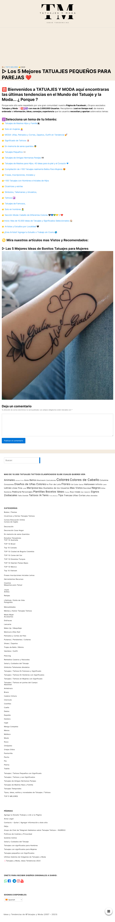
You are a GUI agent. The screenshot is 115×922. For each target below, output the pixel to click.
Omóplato (8, 746)
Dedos (6, 711)
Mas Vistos (76, 488)
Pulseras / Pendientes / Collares (17, 640)
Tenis (45, 495)
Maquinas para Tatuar (13, 585)
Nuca (6, 742)
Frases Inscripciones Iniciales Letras (19, 575)
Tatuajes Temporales (12, 789)
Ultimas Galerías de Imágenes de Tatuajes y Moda (25, 857)
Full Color (74, 484)
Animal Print (19, 480)
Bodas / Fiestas (10, 512)
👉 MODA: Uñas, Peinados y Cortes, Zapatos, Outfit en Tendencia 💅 (34, 135)
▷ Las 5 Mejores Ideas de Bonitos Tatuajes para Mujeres (45, 248)
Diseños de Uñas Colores (30, 484)
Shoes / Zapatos (11, 643)
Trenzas (68, 495)
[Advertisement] (57, 45)
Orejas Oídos (9, 749)
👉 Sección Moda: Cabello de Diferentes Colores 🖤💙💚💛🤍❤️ (32, 215)
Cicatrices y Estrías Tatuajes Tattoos (19, 516)
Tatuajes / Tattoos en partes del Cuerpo (21, 682)
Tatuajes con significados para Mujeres (20, 849)
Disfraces (8, 620)
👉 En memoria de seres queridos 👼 (19, 146)
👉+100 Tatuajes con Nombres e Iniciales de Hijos (25, 180)
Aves (26, 480)
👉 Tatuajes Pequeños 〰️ (14, 152)
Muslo (6, 738)
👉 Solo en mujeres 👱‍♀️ (12, 129)
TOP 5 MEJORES (12, 67)
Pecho (6, 757)
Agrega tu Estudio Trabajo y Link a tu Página (23, 815)
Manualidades (10, 607)
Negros (96, 487)
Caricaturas (51, 480)
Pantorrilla (8, 753)
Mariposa (32, 487)
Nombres (8, 492)
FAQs (6, 826)
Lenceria (7, 624)
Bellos (33, 480)
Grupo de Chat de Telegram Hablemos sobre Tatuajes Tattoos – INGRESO (35, 830)
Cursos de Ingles (11, 522)
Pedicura (16, 492)
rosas (77, 492)
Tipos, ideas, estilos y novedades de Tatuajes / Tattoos (27, 792)
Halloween (89, 484)
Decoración (8, 526)
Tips (60, 495)
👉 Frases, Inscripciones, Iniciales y (18, 175)
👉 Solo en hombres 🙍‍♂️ (13, 209)
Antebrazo (8, 688)
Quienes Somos (10, 838)
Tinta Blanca (53, 495)
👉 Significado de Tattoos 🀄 (15, 140)
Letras (7, 488)
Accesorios (8, 617)
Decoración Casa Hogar (14, 530)
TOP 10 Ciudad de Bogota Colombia (19, 551)
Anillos (6, 592)
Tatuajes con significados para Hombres (21, 845)
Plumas (67, 492)
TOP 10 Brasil (9, 544)
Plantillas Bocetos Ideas (48, 491)
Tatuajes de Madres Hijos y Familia (18, 785)
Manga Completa (11, 726)
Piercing (7, 656)
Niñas (103, 488)
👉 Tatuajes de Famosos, (13, 203)
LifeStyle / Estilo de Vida (14, 600)
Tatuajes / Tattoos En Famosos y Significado (22, 671)
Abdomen (8, 684)
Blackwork (41, 480)
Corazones (9, 484)
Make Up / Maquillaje (13, 628)
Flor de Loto (55, 484)
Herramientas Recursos (13, 579)
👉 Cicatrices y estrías (12, 186)
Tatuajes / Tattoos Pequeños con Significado (23, 773)
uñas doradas (91, 495)
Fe (47, 484)
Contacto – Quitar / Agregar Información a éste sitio (26, 822)
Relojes (7, 595)
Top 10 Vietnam (10, 571)
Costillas (7, 704)
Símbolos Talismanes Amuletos (17, 667)
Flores (66, 484)
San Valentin (85, 492)
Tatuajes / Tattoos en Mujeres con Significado (23, 679)
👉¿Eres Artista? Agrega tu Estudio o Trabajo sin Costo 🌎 (29, 232)
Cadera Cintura (10, 696)
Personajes (27, 492)
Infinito (98, 484)
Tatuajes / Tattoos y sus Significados (19, 777)
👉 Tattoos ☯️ (8, 198)
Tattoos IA (35, 495)
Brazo (6, 692)
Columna (104, 480)
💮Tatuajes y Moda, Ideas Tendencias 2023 (22, 861)
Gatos (81, 484)
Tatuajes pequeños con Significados (19, 853)
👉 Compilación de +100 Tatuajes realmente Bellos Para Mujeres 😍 (33, 169)
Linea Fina (17, 488)
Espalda (7, 715)
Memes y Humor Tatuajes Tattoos (18, 611)
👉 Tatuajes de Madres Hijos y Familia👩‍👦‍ (21, 123)
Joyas (6, 590)
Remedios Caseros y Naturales (17, 660)
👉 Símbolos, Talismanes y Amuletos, (19, 192)
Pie (5, 761)
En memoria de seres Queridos (17, 534)
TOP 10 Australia (11, 540)
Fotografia (8, 602)
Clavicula (8, 700)
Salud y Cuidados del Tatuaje (16, 663)
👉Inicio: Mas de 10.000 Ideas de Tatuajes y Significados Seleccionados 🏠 (37, 221)
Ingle (6, 723)
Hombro (7, 719)
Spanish (11, 900)
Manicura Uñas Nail (12, 632)
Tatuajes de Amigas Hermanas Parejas (20, 781)
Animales (9, 479)
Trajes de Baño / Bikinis (14, 647)
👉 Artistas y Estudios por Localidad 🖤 (20, 226)
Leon (105, 484)
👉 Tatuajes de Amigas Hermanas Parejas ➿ (23, 158)
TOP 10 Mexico (10, 567)
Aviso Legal (9, 819)
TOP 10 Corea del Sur (13, 555)
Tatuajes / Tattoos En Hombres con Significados (24, 675)
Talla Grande (23, 495)
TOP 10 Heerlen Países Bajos (16, 563)
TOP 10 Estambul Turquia (14, 559)
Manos (6, 730)
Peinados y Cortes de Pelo (15, 636)
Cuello (6, 707)
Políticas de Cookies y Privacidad (18, 834)
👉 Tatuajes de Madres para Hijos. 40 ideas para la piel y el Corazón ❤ (35, 163)
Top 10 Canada (10, 548)
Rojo (72, 492)
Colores (62, 480)
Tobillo (7, 769)
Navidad (87, 488)
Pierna (6, 765)
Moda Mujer (9, 615)
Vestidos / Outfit (11, 651)
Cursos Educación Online (14, 520)
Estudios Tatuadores (12, 538)
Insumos (7, 583)
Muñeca (7, 734)
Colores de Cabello (84, 480)
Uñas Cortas (79, 495)
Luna (24, 488)
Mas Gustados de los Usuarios (54, 488)
